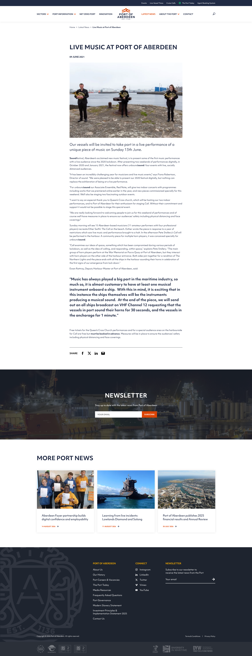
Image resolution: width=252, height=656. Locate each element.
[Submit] (213, 579)
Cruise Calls (170, 3)
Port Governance (102, 600)
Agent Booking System (206, 3)
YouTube (144, 590)
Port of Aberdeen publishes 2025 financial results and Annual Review (185, 517)
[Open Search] (213, 13)
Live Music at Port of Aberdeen (107, 27)
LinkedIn (144, 574)
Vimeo (143, 584)
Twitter (143, 579)
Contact (188, 14)
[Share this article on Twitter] (89, 353)
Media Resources (102, 590)
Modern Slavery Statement (107, 605)
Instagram (145, 569)
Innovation (105, 14)
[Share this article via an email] (103, 353)
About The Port (168, 14)
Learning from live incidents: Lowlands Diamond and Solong (122, 517)
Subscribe (149, 414)
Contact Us (98, 618)
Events (144, 3)
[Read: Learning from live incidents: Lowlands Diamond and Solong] (126, 501)
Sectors (41, 14)
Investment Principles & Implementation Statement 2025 (110, 612)
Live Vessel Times (156, 3)
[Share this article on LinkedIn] (96, 353)
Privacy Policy (210, 636)
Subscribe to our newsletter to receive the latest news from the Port (185, 571)
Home (72, 27)
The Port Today (188, 3)
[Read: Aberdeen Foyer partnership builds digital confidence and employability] (65, 501)
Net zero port (87, 14)
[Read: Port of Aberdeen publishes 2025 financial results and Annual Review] (186, 501)
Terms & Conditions (192, 636)
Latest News (148, 14)
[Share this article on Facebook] (82, 353)
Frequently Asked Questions (107, 595)
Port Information (62, 14)
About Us (98, 569)
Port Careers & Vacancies (106, 579)
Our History (99, 574)
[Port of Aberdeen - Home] (126, 14)
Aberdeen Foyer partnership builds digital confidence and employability (65, 517)
